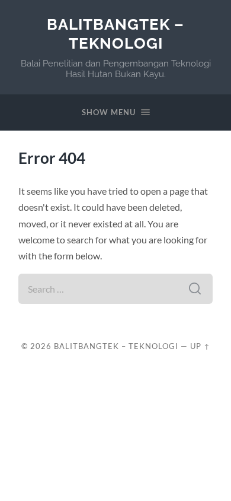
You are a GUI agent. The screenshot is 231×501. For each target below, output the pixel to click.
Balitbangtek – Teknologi (115, 33)
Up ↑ (200, 346)
